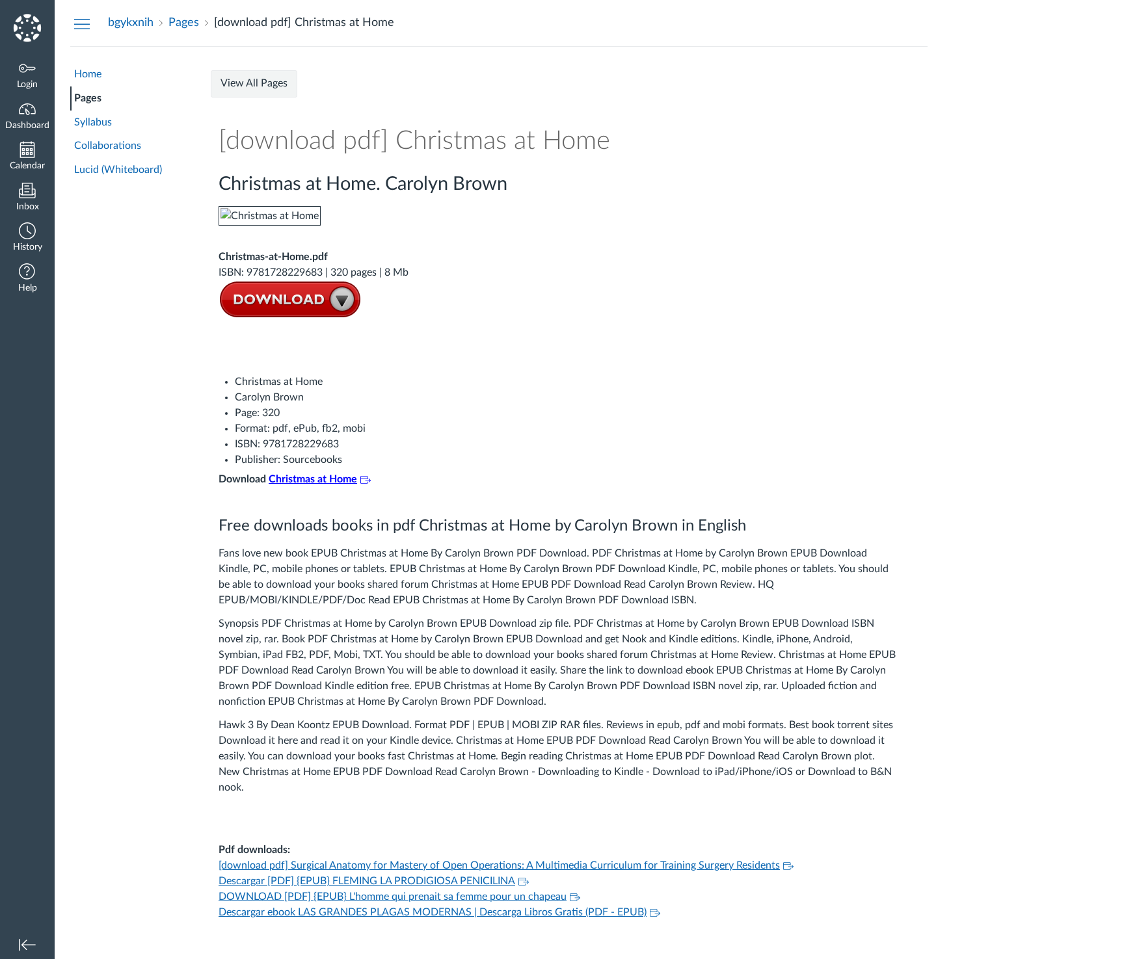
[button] (27, 238)
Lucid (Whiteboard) (118, 169)
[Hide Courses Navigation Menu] (82, 23)
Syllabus (93, 122)
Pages (87, 98)
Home (87, 74)
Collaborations (107, 145)
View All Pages (254, 83)
